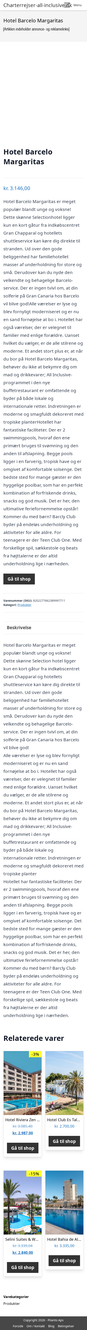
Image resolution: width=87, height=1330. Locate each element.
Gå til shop (19, 579)
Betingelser (66, 1326)
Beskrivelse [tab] (19, 627)
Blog (51, 1326)
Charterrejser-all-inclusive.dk (37, 5)
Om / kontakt (36, 1326)
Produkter (24, 605)
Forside (18, 1326)
